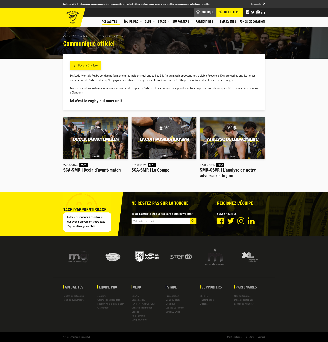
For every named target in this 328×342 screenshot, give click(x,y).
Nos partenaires (242, 295)
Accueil (67, 36)
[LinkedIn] (263, 12)
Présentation (172, 295)
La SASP (136, 295)
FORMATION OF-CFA (143, 303)
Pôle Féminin (138, 315)
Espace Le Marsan (175, 307)
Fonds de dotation (252, 21)
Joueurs (101, 295)
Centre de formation (142, 307)
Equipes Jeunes (139, 319)
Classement (103, 307)
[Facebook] (247, 12)
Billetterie (250, 336)
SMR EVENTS (228, 21)
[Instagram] (258, 12)
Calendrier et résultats (108, 299)
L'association (138, 299)
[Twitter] (253, 12)
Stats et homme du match (110, 303)
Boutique (170, 303)
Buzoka (204, 303)
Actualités (81, 36)
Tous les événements (73, 299)
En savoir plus (256, 4)
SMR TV (204, 295)
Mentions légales (234, 336)
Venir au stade (173, 299)
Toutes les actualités (101, 36)
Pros (118, 36)
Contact (261, 336)
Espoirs (135, 311)
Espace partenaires (244, 303)
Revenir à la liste (88, 65)
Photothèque (207, 299)
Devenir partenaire (243, 299)
